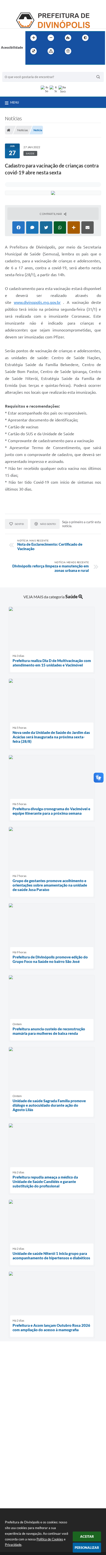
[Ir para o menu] (93, 51)
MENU (14, 102)
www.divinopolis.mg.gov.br (37, 302)
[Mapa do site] (51, 51)
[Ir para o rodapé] (41, 61)
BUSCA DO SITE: (16, 69)
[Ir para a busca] (30, 61)
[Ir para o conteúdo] (82, 51)
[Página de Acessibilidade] (68, 51)
